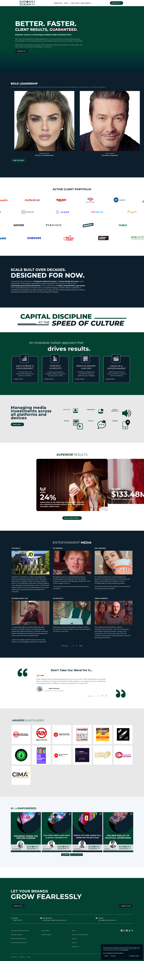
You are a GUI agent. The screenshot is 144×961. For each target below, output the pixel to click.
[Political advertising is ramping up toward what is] (118, 832)
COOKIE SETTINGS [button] (134, 955)
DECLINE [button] (113, 955)
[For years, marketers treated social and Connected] (57, 832)
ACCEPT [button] (106, 955)
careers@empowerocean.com (107, 920)
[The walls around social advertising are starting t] (26, 832)
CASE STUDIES (75, 3)
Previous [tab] (101, 694)
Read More (125, 950)
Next (81, 646)
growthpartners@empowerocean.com (55, 920)
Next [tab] (104, 694)
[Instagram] (124, 931)
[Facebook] (127, 931)
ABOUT (66, 3)
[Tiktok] (129, 931)
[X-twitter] (132, 931)
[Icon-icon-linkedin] (122, 931)
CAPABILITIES (58, 3)
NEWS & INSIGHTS (86, 3)
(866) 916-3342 (17, 920)
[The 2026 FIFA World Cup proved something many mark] (87, 832)
